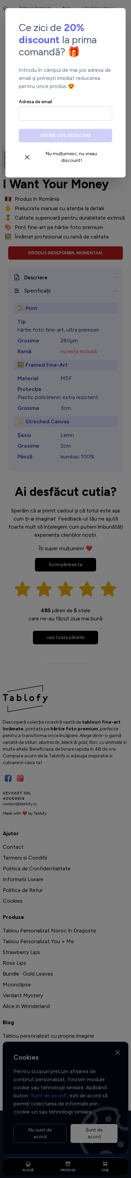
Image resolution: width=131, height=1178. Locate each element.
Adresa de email (35, 102)
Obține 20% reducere (65, 135)
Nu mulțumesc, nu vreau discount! (71, 157)
